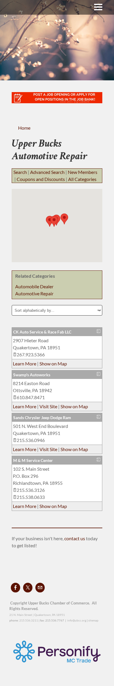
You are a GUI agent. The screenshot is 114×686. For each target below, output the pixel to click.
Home (24, 128)
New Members (82, 172)
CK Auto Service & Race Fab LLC (42, 331)
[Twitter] (27, 587)
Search (20, 172)
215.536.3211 (28, 620)
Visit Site (48, 406)
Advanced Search (47, 172)
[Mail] (40, 587)
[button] (64, 219)
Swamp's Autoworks (31, 374)
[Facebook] (15, 587)
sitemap (93, 620)
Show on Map (53, 363)
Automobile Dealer (34, 286)
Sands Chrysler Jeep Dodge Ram (42, 417)
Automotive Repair (34, 293)
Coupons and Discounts (41, 179)
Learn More (24, 363)
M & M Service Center (33, 460)
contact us (75, 538)
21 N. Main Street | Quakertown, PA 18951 (37, 614)
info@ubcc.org (76, 620)
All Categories (82, 179)
